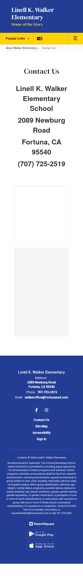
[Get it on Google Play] (41, 534)
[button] (17, 38)
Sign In (41, 439)
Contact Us (41, 420)
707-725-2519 (47, 392)
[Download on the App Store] (41, 545)
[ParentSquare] (41, 524)
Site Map (41, 426)
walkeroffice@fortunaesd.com (46, 397)
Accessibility (42, 433)
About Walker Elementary (21, 48)
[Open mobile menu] (75, 38)
